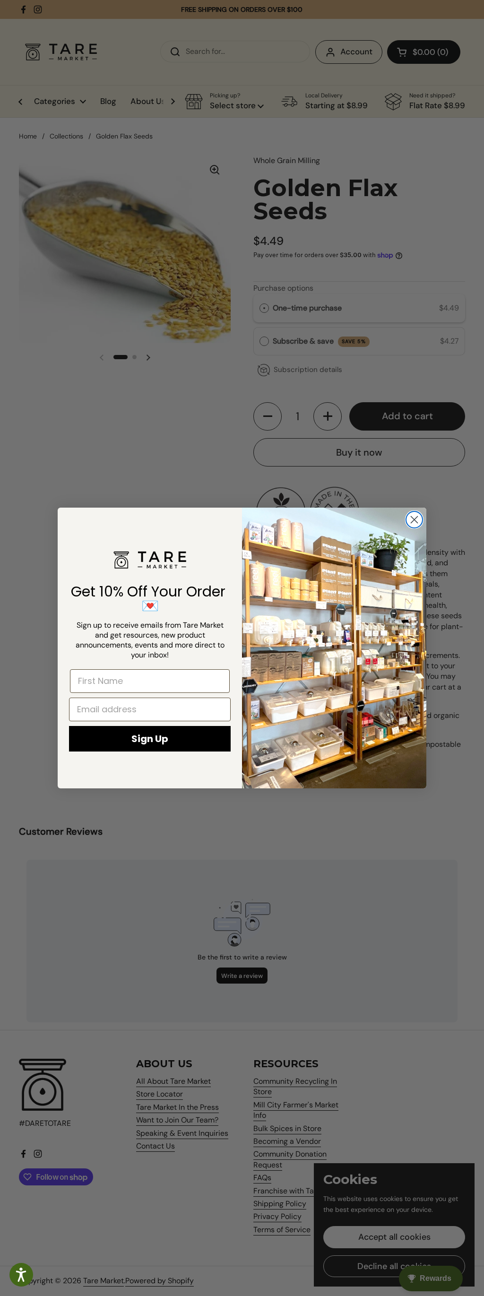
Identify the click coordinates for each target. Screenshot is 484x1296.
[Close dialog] (414, 519)
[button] (21, 1275)
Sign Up (149, 738)
